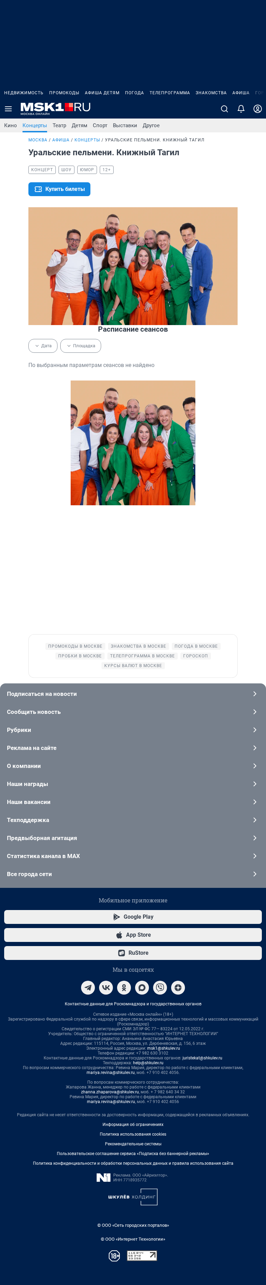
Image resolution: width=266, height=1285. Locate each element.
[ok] (124, 988)
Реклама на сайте (31, 747)
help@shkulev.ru (148, 1062)
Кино (10, 125)
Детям (79, 125)
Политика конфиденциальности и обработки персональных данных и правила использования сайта (133, 1163)
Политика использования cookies (133, 1134)
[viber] (160, 988)
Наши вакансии (29, 801)
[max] (142, 988)
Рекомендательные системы (133, 1144)
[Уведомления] (241, 109)
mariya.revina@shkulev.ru (111, 1072)
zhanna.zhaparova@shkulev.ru (110, 1092)
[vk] (106, 988)
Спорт (100, 125)
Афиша (241, 92)
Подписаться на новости (42, 693)
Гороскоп (195, 656)
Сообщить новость (34, 711)
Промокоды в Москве (75, 646)
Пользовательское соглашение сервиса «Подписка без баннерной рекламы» (133, 1153)
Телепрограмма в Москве (142, 656)
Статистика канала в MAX (43, 856)
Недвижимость (24, 92)
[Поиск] (224, 109)
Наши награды (27, 783)
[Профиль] (257, 109)
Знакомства (211, 92)
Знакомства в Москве (138, 646)
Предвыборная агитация (42, 837)
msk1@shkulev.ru (163, 1048)
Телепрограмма (170, 92)
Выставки (125, 125)
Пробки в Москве (80, 656)
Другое (151, 125)
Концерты (35, 125)
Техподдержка (28, 819)
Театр (59, 125)
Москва (37, 140)
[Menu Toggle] (8, 109)
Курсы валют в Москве (133, 665)
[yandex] (178, 988)
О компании (24, 765)
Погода (134, 92)
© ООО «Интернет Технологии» (133, 1239)
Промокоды (64, 92)
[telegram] (88, 988)
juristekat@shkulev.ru (202, 1058)
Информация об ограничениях (133, 1124)
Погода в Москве (196, 646)
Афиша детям (102, 92)
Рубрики (19, 729)
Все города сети (29, 874)
